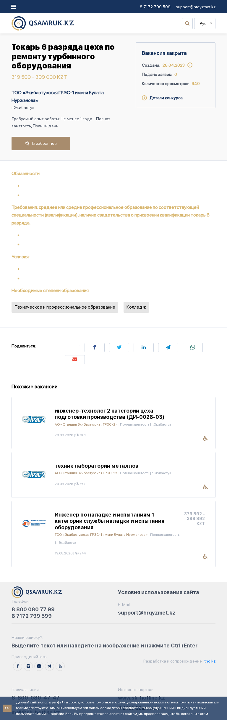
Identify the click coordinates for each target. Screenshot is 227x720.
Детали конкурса (165, 97)
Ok (7, 708)
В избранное (43, 143)
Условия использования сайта (158, 592)
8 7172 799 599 (155, 6)
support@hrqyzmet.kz (195, 6)
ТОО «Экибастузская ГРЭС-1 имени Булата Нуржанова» (58, 96)
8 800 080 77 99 (33, 609)
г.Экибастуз (23, 107)
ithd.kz (209, 661)
